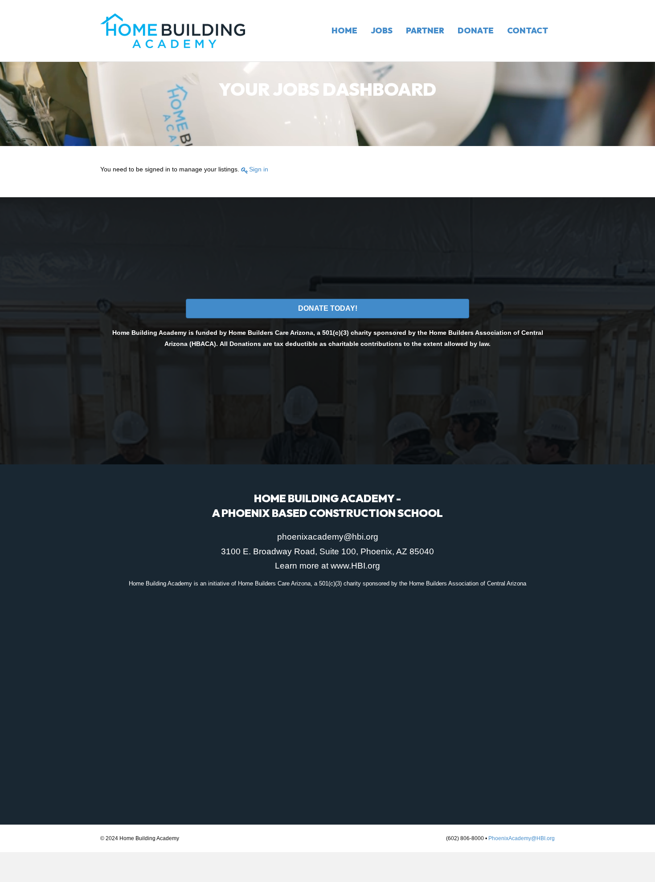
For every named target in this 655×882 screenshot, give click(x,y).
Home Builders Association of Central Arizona (467, 583)
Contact (527, 30)
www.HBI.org (355, 565)
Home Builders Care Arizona (274, 583)
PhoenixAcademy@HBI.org (521, 838)
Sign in (258, 169)
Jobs (382, 30)
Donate (476, 30)
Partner (425, 30)
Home (344, 30)
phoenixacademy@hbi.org (327, 536)
